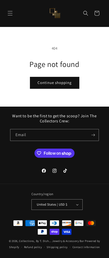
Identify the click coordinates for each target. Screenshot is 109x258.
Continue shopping (55, 82)
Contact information (86, 247)
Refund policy (33, 247)
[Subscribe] (93, 135)
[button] (10, 13)
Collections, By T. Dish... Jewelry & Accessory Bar (51, 241)
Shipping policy (57, 247)
